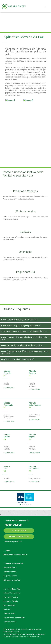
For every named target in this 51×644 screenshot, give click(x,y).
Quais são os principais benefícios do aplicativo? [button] (22, 345)
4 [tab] (26, 504)
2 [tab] (22, 504)
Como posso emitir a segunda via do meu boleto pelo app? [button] (24, 338)
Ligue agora (19, 530)
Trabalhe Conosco (10, 622)
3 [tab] (24, 504)
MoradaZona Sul (7, 372)
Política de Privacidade (12, 632)
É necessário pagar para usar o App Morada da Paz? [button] (23, 331)
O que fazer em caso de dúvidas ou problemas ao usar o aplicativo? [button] (25, 352)
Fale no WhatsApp (20, 537)
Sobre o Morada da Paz (12, 593)
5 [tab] (28, 504)
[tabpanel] (25, 498)
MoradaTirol (7, 467)
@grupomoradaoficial (12, 580)
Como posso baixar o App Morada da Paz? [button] (19, 319)
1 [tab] (20, 504)
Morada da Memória (11, 597)
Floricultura (8, 609)
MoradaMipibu (32, 435)
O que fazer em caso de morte (14, 618)
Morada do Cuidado (11, 601)
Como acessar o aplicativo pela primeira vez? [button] (20, 325)
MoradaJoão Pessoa (35, 404)
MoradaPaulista (32, 372)
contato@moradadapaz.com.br (16, 555)
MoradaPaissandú (8, 404)
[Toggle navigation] (45, 7)
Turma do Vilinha (9, 613)
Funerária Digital (9, 605)
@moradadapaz (10, 567)
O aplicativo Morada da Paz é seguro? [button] (17, 359)
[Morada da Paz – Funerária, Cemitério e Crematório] (16, 7)
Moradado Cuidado (34, 467)
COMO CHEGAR (9, 388)
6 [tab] (30, 504)
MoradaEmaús (7, 435)
